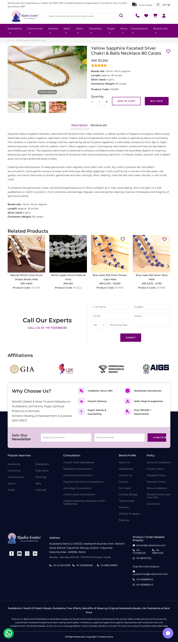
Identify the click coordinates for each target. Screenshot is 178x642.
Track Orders (145, 5)
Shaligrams (42, 464)
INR (164, 4)
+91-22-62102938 (61, 565)
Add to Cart (126, 101)
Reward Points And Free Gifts (158, 496)
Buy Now (156, 101)
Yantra (11, 483)
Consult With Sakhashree (78, 462)
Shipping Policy (156, 475)
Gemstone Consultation (77, 475)
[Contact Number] (137, 16)
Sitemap (124, 520)
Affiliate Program (129, 513)
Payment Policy (156, 481)
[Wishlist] (146, 16)
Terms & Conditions (158, 462)
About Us (124, 462)
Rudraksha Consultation (77, 468)
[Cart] (155, 16)
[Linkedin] (35, 553)
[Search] (121, 16)
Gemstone (14, 470)
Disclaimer (153, 503)
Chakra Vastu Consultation (79, 494)
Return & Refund (157, 488)
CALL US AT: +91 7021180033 (47, 327)
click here (163, 626)
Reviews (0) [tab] (99, 125)
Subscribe (159, 437)
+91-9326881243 (144, 579)
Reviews (124, 507)
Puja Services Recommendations (83, 481)
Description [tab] (79, 125)
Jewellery (95, 28)
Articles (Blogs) (128, 494)
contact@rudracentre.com (151, 545)
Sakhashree (126, 468)
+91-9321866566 (84, 565)
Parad (11, 490)
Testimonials (126, 500)
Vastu (79, 28)
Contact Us (125, 475)
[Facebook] (12, 553)
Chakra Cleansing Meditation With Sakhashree (84, 502)
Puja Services (16, 477)
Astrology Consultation (77, 488)
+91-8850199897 (109, 565)
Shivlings (41, 477)
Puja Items (41, 470)
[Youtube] (19, 553)
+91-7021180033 (139, 551)
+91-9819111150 (158, 551)
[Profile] (163, 16)
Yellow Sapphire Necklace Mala (31, 40)
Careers (123, 481)
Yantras (53, 28)
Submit (131, 337)
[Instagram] (27, 553)
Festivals (40, 490)
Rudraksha (15, 28)
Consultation (139, 28)
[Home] (25, 16)
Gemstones (35, 28)
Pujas (111, 28)
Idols (67, 28)
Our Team (125, 488)
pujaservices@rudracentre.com (150, 574)
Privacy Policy (155, 468)
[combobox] (98, 325)
